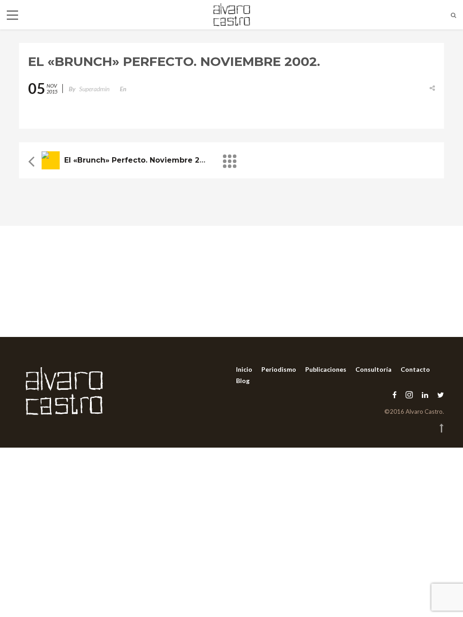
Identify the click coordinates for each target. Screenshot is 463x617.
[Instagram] (409, 394)
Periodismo (278, 369)
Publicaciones (325, 369)
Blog (243, 380)
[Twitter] (438, 394)
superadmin (94, 89)
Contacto (415, 369)
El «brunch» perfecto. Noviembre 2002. (140, 160)
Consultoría (373, 369)
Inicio (244, 369)
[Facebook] (394, 394)
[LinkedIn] (425, 394)
